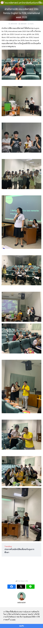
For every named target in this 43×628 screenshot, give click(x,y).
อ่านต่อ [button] (12, 620)
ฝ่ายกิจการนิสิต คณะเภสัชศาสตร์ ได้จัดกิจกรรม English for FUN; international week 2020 (21, 13)
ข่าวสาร (32, 24)
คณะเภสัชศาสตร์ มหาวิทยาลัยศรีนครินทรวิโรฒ (24, 3)
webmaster (24, 24)
